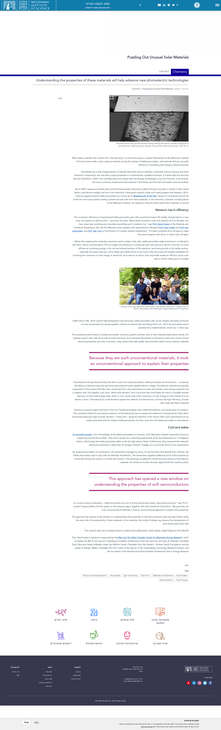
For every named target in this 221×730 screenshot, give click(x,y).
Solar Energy (182, 580)
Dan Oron (145, 576)
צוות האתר (49, 686)
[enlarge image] (111, 97)
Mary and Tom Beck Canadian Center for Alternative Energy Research (149, 538)
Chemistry (136, 89)
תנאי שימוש (48, 679)
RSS (18, 675)
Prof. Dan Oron (95, 231)
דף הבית (185, 89)
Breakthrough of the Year (145, 196)
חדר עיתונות (15, 672)
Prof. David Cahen (161, 224)
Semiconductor (166, 580)
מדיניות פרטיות (47, 675)
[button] (140, 5)
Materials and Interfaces (163, 576)
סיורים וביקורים (76, 679)
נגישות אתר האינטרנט (45, 682)
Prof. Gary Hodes (167, 228)
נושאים (177, 89)
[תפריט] (217, 5)
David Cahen (182, 576)
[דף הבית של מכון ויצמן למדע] (198, 669)
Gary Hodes (115, 576)
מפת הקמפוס (77, 675)
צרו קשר (78, 672)
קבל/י (26, 722)
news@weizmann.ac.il (131, 679)
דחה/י (36, 722)
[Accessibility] (197, 5)
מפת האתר (49, 672)
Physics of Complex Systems (95, 576)
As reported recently (82, 435)
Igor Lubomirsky (131, 576)
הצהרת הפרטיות (147, 727)
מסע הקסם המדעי (97, 5)
